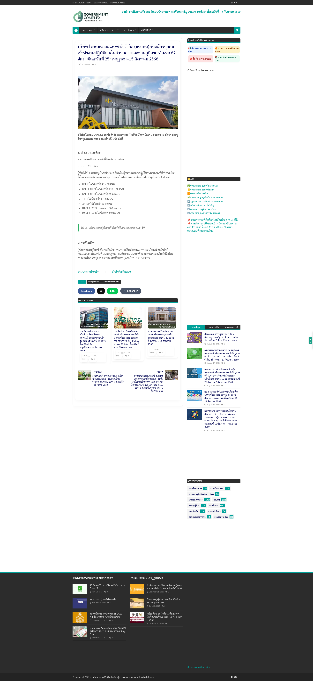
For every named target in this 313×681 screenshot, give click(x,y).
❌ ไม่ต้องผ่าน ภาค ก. (200, 58)
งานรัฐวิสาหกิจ (93, 281)
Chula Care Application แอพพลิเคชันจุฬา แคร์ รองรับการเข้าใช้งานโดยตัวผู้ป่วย (108, 631)
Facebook (86, 290)
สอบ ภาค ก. (87, 30)
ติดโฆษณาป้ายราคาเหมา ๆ (82, 3)
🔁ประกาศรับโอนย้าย (197, 193)
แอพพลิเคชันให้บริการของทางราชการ (93, 578)
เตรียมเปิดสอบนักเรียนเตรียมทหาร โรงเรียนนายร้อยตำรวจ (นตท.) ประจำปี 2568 (164, 616)
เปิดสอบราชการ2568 (111, 281)
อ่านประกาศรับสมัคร (89, 271)
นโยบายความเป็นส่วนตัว (198, 666)
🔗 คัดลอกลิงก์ (131, 291)
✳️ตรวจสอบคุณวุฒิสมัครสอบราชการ (205, 197)
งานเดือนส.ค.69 (216, 488)
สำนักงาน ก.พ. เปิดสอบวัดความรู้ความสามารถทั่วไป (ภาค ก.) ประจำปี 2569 (164, 587)
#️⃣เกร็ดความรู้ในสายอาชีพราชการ (203, 212)
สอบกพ (217, 500)
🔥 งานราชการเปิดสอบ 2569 (227, 50)
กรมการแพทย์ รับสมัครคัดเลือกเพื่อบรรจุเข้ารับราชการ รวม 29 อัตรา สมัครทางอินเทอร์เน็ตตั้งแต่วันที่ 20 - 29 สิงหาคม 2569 (221, 396)
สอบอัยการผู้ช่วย (221, 517)
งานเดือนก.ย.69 (195, 488)
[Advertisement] (213, 256)
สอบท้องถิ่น (193, 511)
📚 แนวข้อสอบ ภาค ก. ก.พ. (226, 59)
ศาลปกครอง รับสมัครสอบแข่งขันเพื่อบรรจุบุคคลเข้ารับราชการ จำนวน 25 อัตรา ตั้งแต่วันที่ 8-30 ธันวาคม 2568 (161, 337)
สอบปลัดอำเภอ (214, 511)
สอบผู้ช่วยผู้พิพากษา (197, 517)
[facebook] (231, 2)
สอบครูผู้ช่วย (194, 505)
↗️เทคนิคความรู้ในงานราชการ (201, 208)
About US (146, 30)
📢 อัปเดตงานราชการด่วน (199, 50)
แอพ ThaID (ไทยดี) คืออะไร (103, 599)
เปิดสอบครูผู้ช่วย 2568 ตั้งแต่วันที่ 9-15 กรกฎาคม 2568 (164, 601)
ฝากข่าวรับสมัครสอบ (117, 3)
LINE (112, 290)
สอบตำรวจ (213, 505)
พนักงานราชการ (195, 500)
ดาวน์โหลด (129, 30)
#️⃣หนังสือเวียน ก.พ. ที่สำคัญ (200, 205)
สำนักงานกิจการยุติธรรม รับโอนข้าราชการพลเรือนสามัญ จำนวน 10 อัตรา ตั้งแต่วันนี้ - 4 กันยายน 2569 (181, 11)
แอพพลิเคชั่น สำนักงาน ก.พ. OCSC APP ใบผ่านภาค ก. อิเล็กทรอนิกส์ (106, 615)
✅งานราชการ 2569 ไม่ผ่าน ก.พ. (202, 185)
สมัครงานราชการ (108, 30)
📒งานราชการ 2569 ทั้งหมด (200, 189)
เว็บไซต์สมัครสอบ (121, 271)
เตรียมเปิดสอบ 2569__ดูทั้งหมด (146, 578)
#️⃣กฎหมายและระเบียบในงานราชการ (205, 201)
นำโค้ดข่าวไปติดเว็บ (101, 3)
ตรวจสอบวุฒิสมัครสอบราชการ (201, 494)
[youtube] (235, 2)
